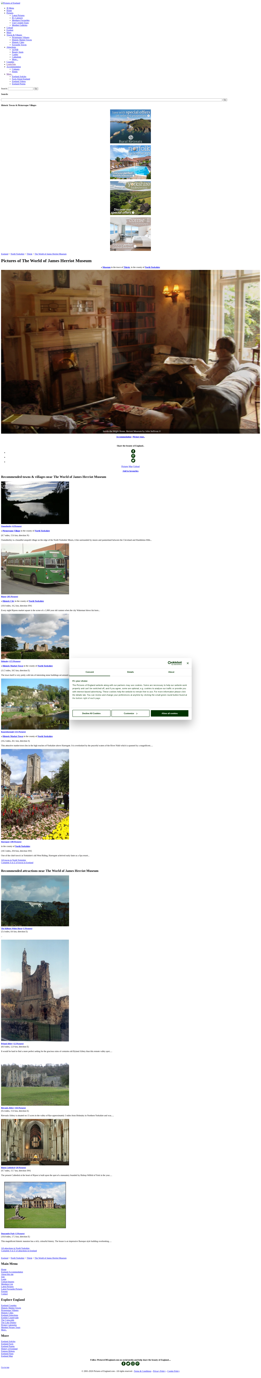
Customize (129, 713)
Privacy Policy (159, 1371)
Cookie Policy (173, 1371)
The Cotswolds (7, 1320)
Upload (10, 27)
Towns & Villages (14, 35)
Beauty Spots (17, 52)
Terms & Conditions (142, 1371)
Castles (15, 54)
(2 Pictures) (20, 1234)
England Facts (7, 1344)
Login (3, 1279)
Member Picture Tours (10, 1327)
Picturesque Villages (20, 37)
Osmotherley (6, 526)
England (4, 254)
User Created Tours (20, 23)
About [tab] (171, 672)
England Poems (18, 84)
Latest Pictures (18, 15)
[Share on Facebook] (133, 452)
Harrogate (5, 842)
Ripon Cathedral (8, 1168)
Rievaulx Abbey (7, 1108)
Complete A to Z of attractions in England (19, 1251)
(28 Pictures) (20, 1168)
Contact (4, 1294)
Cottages (15, 69)
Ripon (3, 597)
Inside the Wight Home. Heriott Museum (122, 431)
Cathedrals (16, 57)
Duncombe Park (8, 1234)
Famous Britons (8, 1351)
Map (131, 466)
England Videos (19, 81)
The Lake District (8, 1322)
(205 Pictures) (12, 597)
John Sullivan (152, 431)
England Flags (7, 1353)
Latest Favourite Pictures (11, 1289)
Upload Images (7, 1282)
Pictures (10, 13)
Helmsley (5, 661)
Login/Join (11, 64)
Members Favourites (20, 20)
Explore (10, 30)
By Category (17, 18)
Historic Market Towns (22, 40)
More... (15, 59)
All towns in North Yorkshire (13, 860)
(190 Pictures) (15, 842)
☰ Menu (10, 8)
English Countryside (10, 1317)
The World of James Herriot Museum (50, 254)
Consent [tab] (90, 672)
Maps (9, 32)
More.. (9, 74)
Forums (4, 1291)
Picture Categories (9, 1325)
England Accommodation (12, 1272)
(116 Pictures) (20, 1108)
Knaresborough (7, 732)
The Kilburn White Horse (11, 929)
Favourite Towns (19, 45)
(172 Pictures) (15, 661)
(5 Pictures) (27, 929)
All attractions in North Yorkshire (15, 1248)
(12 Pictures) (18, 1044)
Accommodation (14, 67)
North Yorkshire (17, 254)
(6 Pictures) (17, 526)
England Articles (19, 76)
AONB (15, 49)
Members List (7, 1284)
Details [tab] (130, 672)
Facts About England (21, 79)
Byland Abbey (7, 1044)
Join (3, 1277)
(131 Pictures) (20, 732)
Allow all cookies (170, 713)
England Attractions (9, 1315)
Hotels (15, 71)
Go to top (5, 1367)
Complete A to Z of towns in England (17, 862)
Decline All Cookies (91, 713)
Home (9, 10)
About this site (7, 1274)
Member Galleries (19, 25)
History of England (9, 1349)
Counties (10, 62)
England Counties (8, 1305)
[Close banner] (188, 663)
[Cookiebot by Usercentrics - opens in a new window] (170, 663)
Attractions (11, 47)
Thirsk (29, 254)
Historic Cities (18, 42)
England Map (7, 1356)
